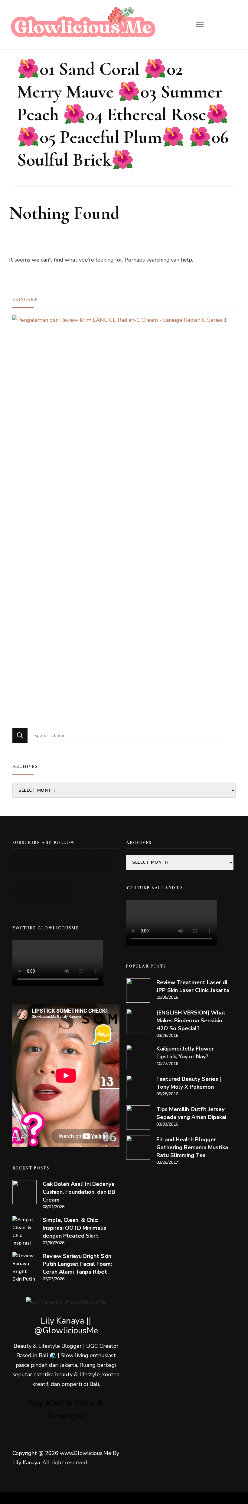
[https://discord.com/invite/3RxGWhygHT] (63, 892)
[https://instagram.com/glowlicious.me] (42, 864)
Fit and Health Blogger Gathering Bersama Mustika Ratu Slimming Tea (192, 1147)
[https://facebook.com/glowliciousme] (83, 864)
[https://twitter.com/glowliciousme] (63, 864)
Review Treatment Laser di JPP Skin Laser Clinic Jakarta (192, 986)
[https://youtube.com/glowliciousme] (22, 864)
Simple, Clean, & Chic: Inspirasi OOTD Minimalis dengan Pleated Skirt (74, 1227)
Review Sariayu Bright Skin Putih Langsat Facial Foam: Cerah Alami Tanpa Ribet (77, 1263)
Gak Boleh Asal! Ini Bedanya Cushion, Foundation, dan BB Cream (79, 1191)
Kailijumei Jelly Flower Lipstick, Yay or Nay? (185, 1052)
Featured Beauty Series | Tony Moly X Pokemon (188, 1082)
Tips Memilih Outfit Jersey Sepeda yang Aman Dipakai (191, 1113)
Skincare (25, 299)
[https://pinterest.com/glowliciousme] (22, 892)
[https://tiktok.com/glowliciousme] (42, 892)
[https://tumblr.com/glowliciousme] (103, 864)
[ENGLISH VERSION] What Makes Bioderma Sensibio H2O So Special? (191, 1020)
